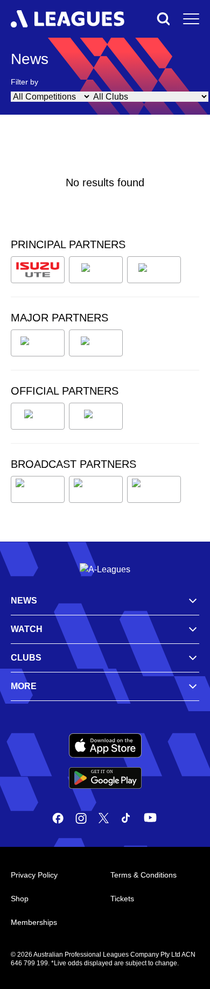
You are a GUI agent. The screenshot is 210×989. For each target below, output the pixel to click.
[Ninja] (95, 270)
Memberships (34, 922)
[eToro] (95, 343)
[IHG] (95, 416)
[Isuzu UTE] (37, 270)
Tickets (122, 898)
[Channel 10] (37, 489)
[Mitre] (37, 416)
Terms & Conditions (143, 875)
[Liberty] (37, 343)
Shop (20, 898)
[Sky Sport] (154, 489)
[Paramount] (95, 489)
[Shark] (154, 270)
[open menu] (191, 18)
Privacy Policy (34, 875)
